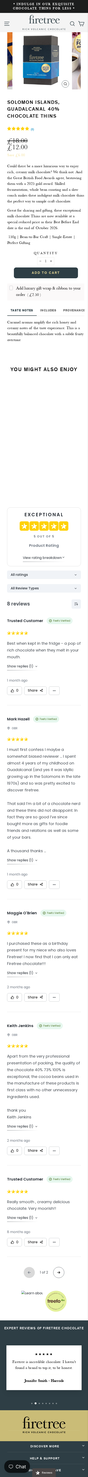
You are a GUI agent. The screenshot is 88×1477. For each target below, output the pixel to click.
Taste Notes (22, 310)
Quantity (46, 253)
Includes (48, 310)
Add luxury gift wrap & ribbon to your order (48, 291)
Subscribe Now (31, 491)
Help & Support (45, 1458)
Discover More (44, 1446)
